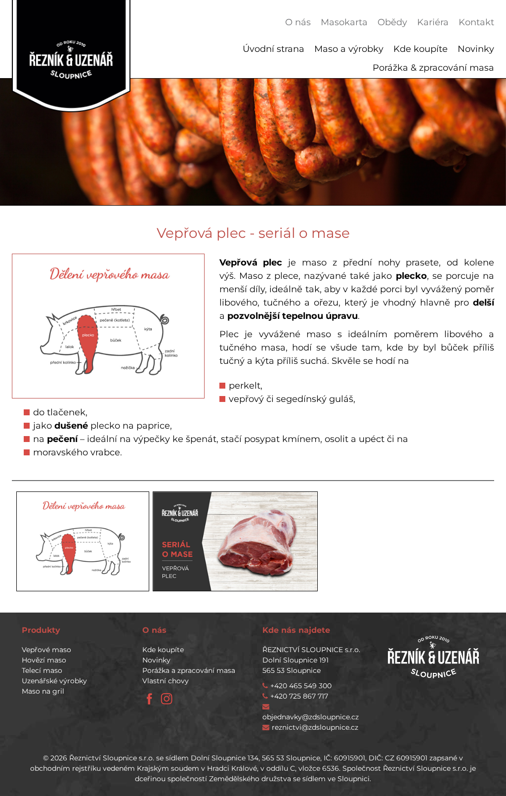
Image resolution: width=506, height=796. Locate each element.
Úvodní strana (273, 49)
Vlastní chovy (165, 680)
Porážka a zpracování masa (188, 670)
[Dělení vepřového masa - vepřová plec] (82, 541)
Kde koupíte (420, 49)
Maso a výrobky (348, 49)
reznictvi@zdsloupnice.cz (315, 727)
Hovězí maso (44, 660)
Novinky (476, 49)
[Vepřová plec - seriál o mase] (235, 541)
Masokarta (344, 22)
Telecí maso (42, 670)
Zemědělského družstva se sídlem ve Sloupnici (289, 778)
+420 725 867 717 (299, 696)
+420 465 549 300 (301, 685)
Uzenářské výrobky (54, 680)
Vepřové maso (46, 649)
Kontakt (476, 22)
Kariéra (433, 22)
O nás (298, 22)
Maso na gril (43, 691)
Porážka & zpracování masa (433, 67)
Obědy (392, 22)
